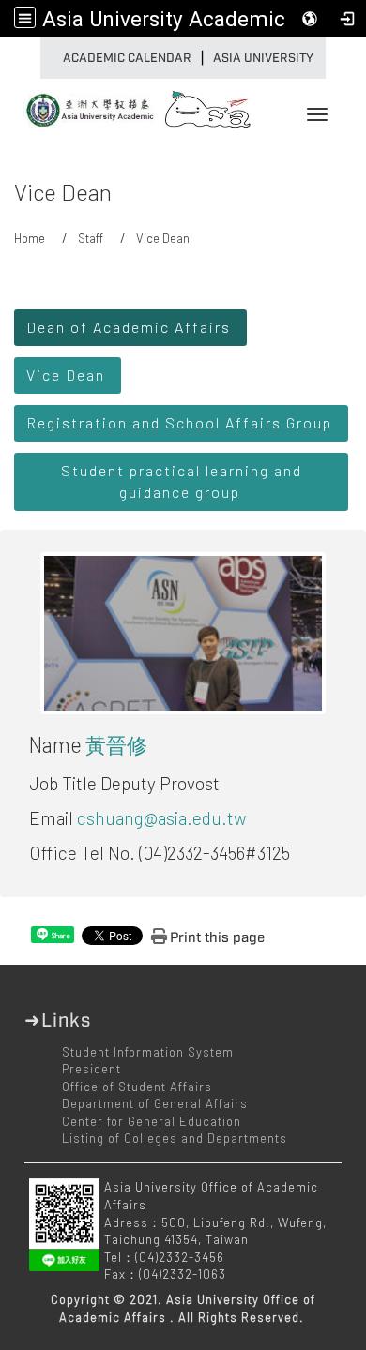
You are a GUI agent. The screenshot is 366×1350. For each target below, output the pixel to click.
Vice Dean (65, 374)
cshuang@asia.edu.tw (162, 818)
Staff (90, 238)
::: (45, 58)
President (91, 1068)
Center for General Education (151, 1121)
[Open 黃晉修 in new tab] (183, 631)
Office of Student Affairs (137, 1086)
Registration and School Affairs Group (179, 422)
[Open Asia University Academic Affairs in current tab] (84, 104)
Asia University (263, 58)
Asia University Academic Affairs (199, 19)
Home (29, 238)
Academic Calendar (127, 58)
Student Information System (148, 1051)
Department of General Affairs (155, 1103)
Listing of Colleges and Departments (174, 1138)
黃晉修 (116, 744)
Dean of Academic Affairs (128, 327)
